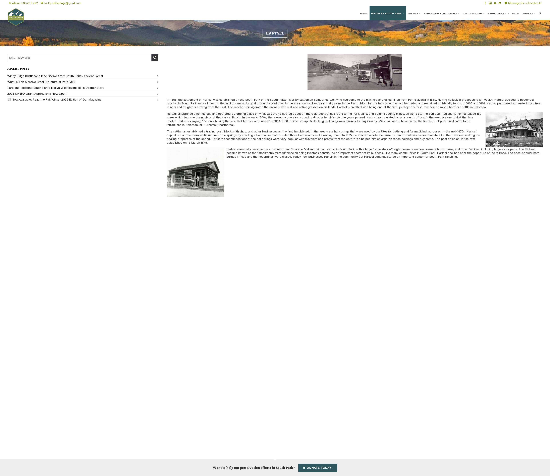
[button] (154, 57)
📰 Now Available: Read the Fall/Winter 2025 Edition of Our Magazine (54, 99)
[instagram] (490, 3)
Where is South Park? (25, 3)
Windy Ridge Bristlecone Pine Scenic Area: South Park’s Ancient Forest (55, 76)
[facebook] (485, 3)
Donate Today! (320, 467)
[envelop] (500, 3)
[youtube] (495, 3)
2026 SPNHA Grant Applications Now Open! (37, 93)
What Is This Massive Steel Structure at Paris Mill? (41, 82)
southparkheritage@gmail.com (62, 3)
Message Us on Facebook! (524, 3)
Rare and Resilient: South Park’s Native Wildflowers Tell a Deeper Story (55, 88)
